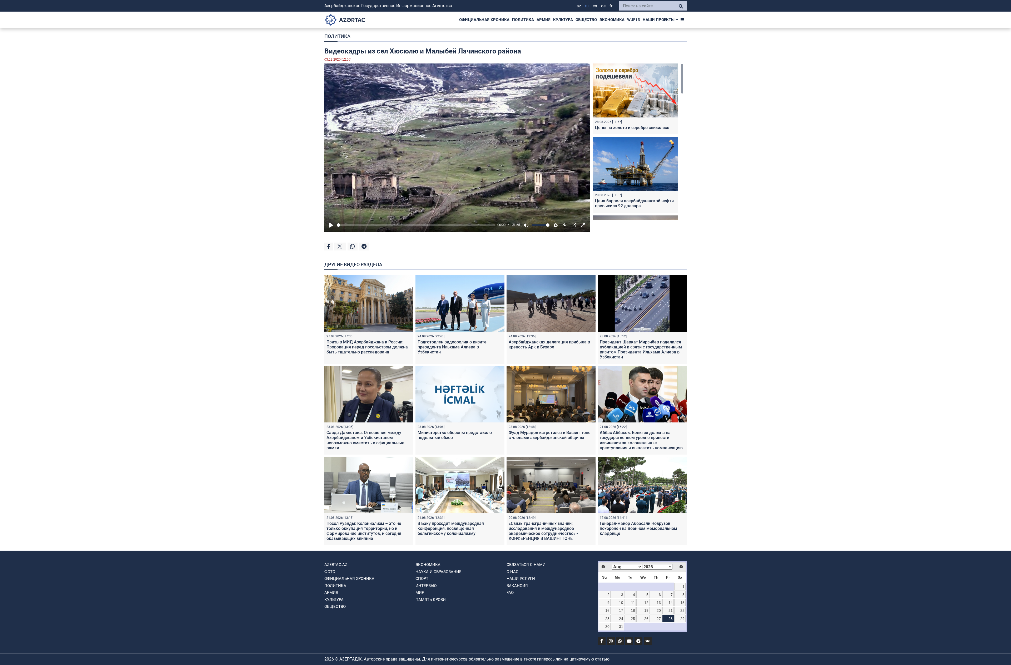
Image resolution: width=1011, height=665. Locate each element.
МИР (419, 592)
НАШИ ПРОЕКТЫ (659, 19)
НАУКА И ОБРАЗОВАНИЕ (438, 571)
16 (607, 610)
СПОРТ (421, 578)
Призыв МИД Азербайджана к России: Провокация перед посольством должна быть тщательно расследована (367, 346)
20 (659, 610)
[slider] (416, 225)
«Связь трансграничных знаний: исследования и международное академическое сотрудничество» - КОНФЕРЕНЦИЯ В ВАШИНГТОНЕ (543, 531)
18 (633, 610)
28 (670, 619)
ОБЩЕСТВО (586, 19)
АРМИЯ (544, 19)
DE (603, 5)
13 (659, 602)
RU (587, 5)
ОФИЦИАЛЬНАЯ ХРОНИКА (484, 19)
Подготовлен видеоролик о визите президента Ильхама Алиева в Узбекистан (452, 346)
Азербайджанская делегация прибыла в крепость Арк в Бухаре (549, 344)
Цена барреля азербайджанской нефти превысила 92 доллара (634, 203)
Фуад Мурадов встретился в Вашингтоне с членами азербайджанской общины (550, 435)
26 (646, 619)
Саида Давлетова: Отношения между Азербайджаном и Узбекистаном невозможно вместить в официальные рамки (365, 440)
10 (621, 602)
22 (682, 610)
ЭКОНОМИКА (612, 19)
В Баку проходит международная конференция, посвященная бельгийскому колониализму (451, 528)
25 (633, 619)
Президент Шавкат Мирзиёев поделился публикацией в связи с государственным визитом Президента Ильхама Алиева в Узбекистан (641, 349)
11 (633, 602)
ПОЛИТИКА (523, 19)
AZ (579, 5)
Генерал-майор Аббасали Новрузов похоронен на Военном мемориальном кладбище (638, 528)
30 (607, 626)
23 (607, 619)
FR (610, 5)
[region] (638, 141)
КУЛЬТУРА (563, 19)
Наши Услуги (521, 578)
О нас (512, 571)
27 (659, 619)
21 (670, 610)
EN (595, 5)
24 (621, 619)
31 (621, 626)
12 (646, 602)
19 (646, 610)
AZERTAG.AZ (335, 564)
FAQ (510, 592)
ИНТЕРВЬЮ (426, 585)
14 (670, 602)
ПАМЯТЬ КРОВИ (430, 599)
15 (682, 602)
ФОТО (329, 571)
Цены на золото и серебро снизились (632, 127)
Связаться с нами (526, 564)
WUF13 (633, 19)
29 (682, 619)
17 (621, 610)
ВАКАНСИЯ (517, 585)
